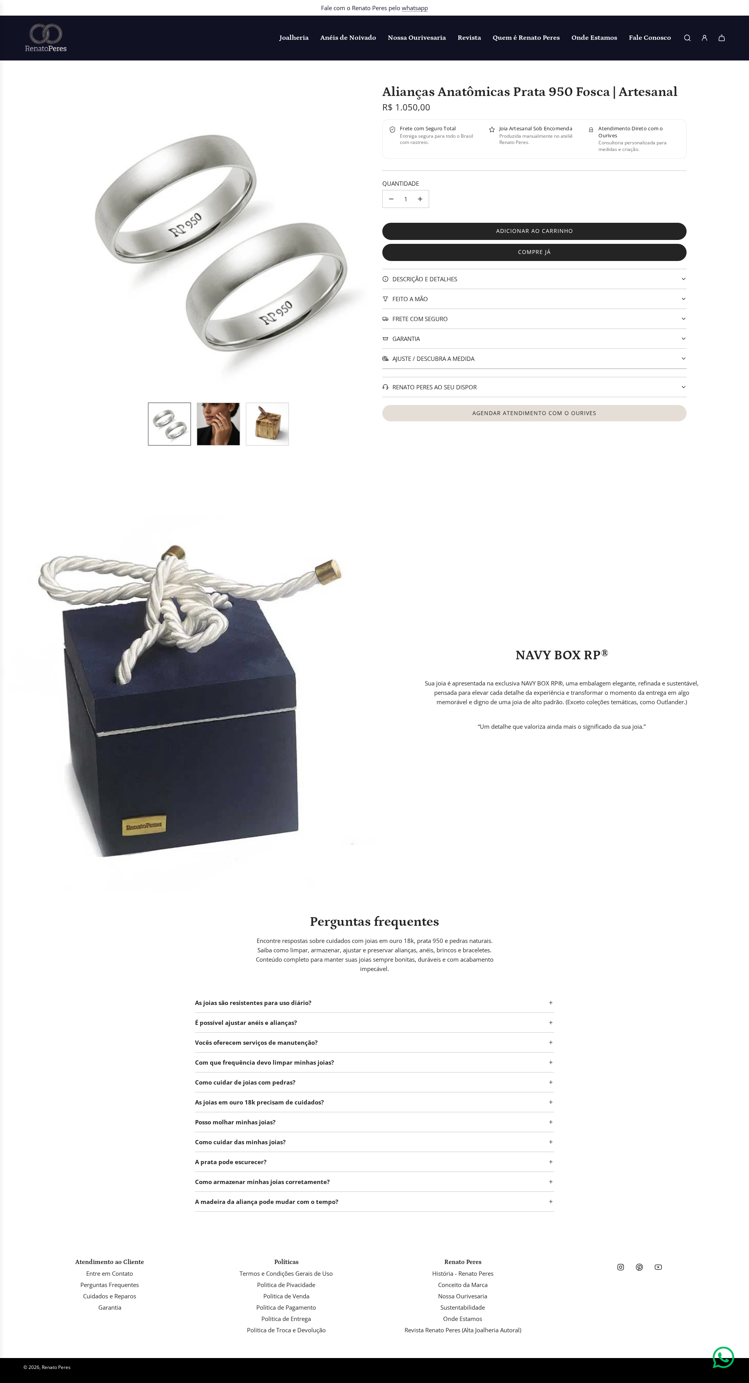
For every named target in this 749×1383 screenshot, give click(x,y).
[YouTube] (658, 1267)
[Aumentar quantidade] (420, 199)
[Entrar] (704, 37)
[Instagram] (620, 1267)
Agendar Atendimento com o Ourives (534, 413)
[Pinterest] (639, 1267)
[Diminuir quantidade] (391, 199)
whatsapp (415, 8)
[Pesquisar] (687, 37)
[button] (68, 240)
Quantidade (400, 183)
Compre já (534, 252)
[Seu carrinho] (721, 37)
